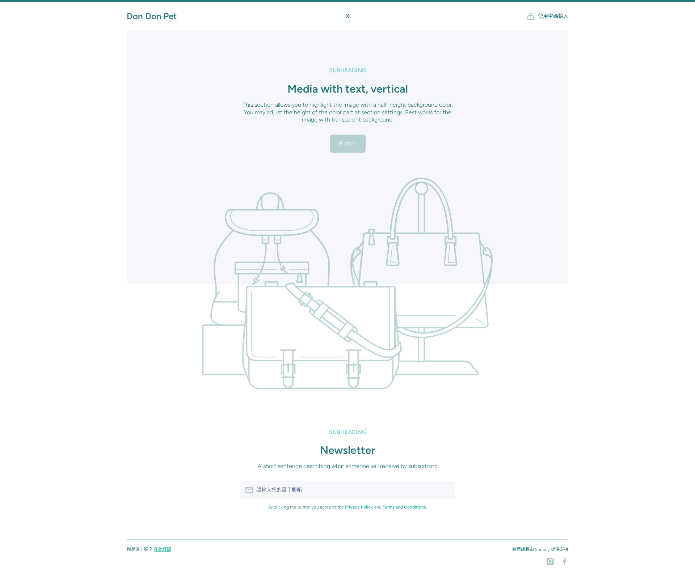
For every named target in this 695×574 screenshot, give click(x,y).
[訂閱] (446, 490)
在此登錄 (162, 549)
